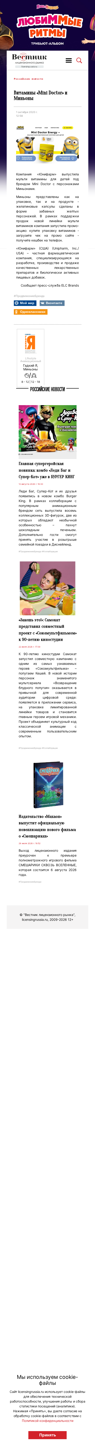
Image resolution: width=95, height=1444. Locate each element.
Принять (47, 1435)
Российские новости (28, 79)
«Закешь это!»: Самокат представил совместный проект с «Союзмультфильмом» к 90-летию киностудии (48, 629)
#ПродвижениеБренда (29, 296)
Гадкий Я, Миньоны (30, 367)
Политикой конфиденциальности (47, 1421)
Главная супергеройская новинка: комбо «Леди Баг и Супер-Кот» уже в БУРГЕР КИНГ (47, 470)
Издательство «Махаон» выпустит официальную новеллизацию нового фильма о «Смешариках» (47, 826)
